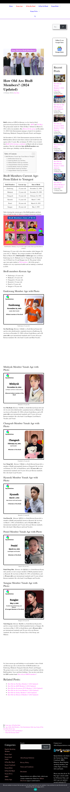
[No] (68, 787)
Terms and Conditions (27, 767)
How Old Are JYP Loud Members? (14, 730)
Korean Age (12, 729)
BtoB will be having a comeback (16, 144)
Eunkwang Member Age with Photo (16, 160)
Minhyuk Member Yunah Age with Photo (18, 162)
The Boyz (40, 124)
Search (22, 743)
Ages (6, 727)
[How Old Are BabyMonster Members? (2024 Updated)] (59, 156)
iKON (32, 124)
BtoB (10, 727)
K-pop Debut (54, 6)
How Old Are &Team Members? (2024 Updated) (59, 185)
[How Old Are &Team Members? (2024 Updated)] (59, 177)
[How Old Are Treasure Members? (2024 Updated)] (59, 78)
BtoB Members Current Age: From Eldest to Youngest (20, 156)
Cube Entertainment (25, 727)
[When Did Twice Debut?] (59, 139)
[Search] (63, 27)
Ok (35, 789)
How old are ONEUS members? (27, 674)
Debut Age (33, 727)
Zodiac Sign (8, 779)
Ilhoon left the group (29, 129)
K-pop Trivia (34, 11)
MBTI (6, 777)
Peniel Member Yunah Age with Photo (17, 168)
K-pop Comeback (10, 765)
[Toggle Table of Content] (32, 153)
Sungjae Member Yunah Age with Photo (17, 170)
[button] (35, 16)
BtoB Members (15, 727)
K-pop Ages (19, 6)
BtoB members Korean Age (14, 158)
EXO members (23, 262)
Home (11, 6)
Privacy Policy (24, 762)
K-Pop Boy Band (30, 6)
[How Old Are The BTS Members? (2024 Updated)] (59, 99)
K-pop (37, 727)
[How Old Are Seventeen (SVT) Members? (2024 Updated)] (59, 118)
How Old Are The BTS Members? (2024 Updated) (59, 107)
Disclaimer (23, 772)
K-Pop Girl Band (43, 6)
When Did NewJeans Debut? (12, 732)
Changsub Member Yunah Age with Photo (18, 164)
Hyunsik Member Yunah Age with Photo (18, 166)
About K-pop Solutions (27, 758)
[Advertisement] (23, 33)
